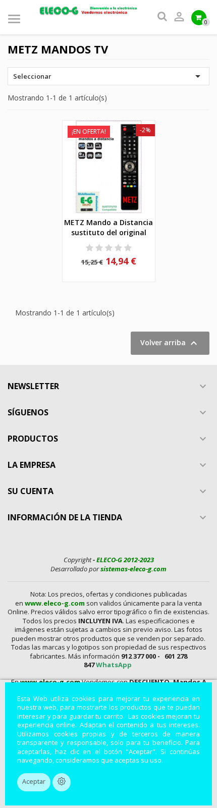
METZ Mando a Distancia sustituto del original (108, 227)
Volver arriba (170, 343)
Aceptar (33, 781)
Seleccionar (108, 76)
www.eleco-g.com (55, 603)
